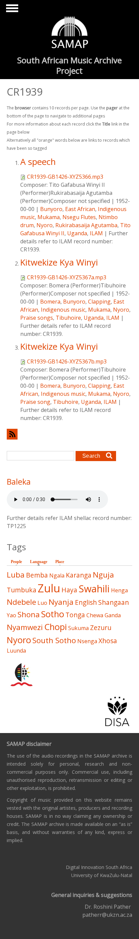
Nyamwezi (25, 627)
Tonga (75, 614)
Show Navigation (11, 10)
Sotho (52, 614)
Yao (11, 615)
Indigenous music (63, 309)
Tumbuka (21, 589)
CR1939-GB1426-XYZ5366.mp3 (65, 176)
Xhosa (108, 640)
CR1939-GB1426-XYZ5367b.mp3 (67, 361)
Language (40, 561)
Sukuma (78, 628)
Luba (16, 574)
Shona (29, 614)
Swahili (94, 588)
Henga (119, 590)
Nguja (103, 574)
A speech (38, 162)
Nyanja (61, 602)
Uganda (77, 233)
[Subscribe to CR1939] (69, 434)
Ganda (113, 615)
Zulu (49, 588)
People (16, 561)
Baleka (19, 481)
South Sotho (54, 640)
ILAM (96, 233)
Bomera (50, 301)
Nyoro (44, 225)
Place (59, 561)
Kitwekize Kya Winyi (59, 262)
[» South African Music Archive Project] (69, 33)
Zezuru (100, 627)
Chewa (94, 615)
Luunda (16, 650)
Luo (42, 602)
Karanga (78, 575)
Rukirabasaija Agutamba (86, 225)
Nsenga (87, 641)
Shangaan (113, 602)
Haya (69, 589)
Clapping (99, 301)
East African (80, 209)
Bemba (37, 575)
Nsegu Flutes (79, 217)
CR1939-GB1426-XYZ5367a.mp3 (66, 277)
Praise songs (36, 317)
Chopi (55, 627)
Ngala (56, 575)
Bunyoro (51, 209)
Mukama (48, 217)
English (86, 602)
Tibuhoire (68, 317)
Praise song (35, 402)
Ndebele (21, 602)
